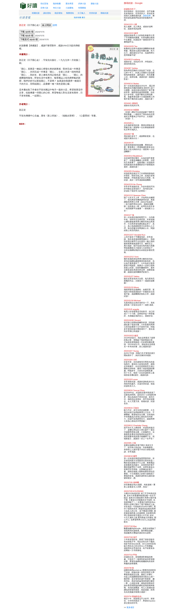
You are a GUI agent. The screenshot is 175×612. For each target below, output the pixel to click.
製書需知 (70, 13)
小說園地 (69, 8)
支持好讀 (93, 13)
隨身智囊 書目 (79, 17)
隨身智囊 (57, 3)
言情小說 (44, 8)
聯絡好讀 (104, 13)
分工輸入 (81, 13)
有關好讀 (35, 13)
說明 (55, 25)
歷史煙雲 (69, 3)
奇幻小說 (57, 8)
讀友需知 (47, 13)
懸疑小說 (94, 3)
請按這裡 (147, 16)
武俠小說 (82, 3)
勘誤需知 (58, 13)
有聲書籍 (82, 8)
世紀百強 (44, 3)
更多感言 (130, 607)
